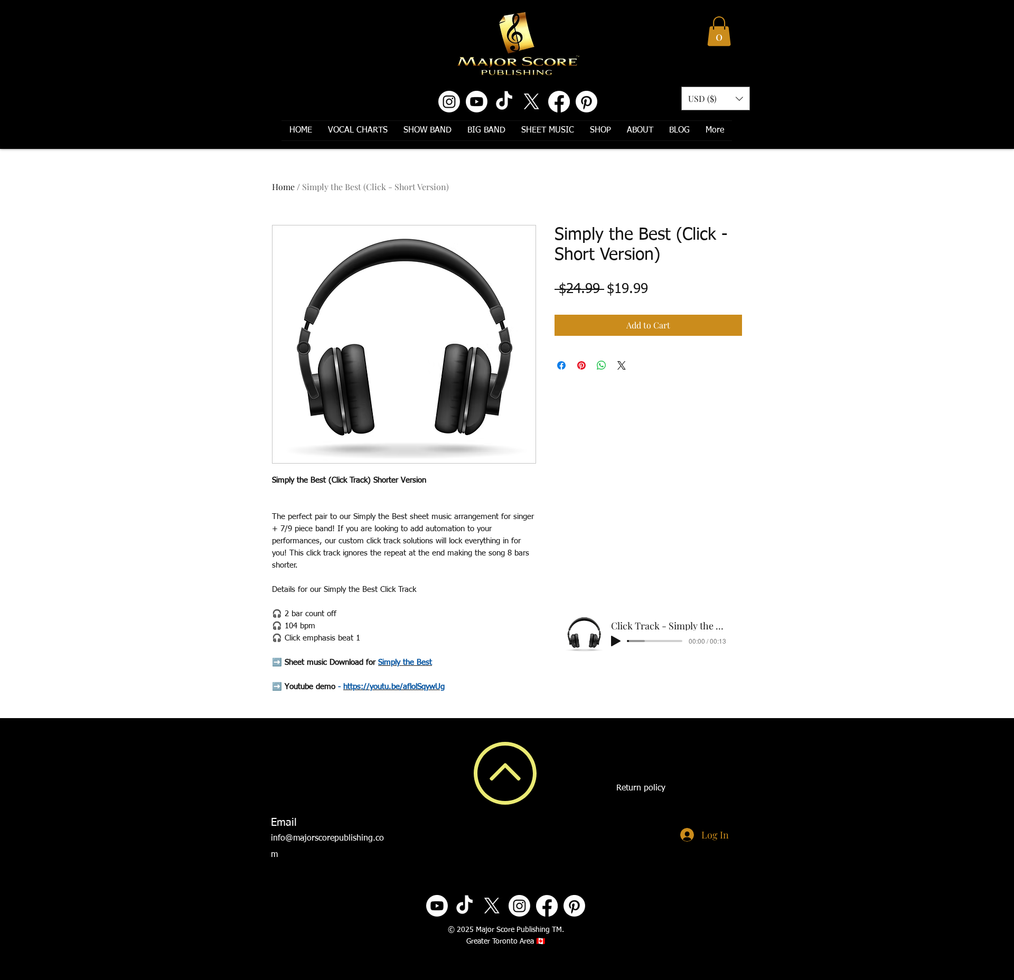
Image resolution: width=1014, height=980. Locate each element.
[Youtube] (476, 101)
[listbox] (715, 98)
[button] (719, 31)
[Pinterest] (586, 101)
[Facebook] (559, 101)
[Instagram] (449, 101)
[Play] (616, 641)
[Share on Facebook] (561, 365)
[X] (531, 101)
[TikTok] (504, 101)
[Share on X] (621, 365)
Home (283, 186)
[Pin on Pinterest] (581, 365)
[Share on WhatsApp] (601, 365)
